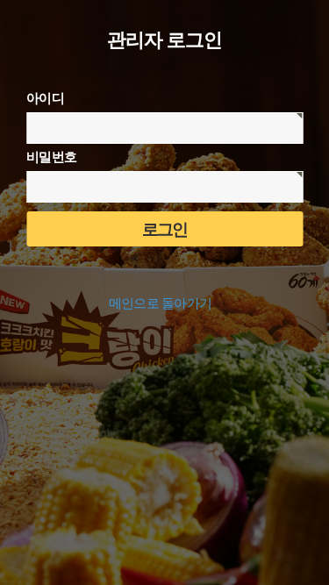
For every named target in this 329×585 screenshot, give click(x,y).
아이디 (45, 98)
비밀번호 (51, 157)
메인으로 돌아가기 (160, 303)
